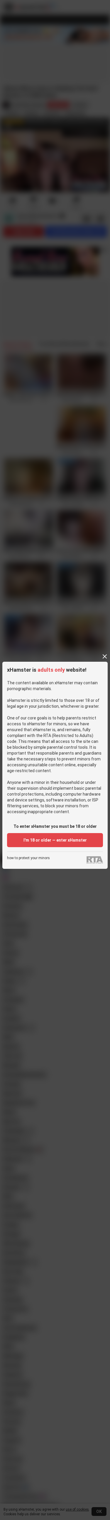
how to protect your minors (28, 858)
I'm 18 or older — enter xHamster (55, 840)
